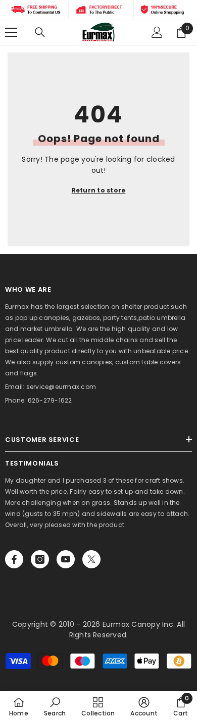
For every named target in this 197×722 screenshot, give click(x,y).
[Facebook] (14, 559)
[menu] (11, 32)
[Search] (40, 32)
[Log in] (157, 32)
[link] (55, 706)
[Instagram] (40, 559)
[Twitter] (91, 559)
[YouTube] (66, 559)
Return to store (99, 190)
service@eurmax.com (61, 386)
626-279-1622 (50, 400)
